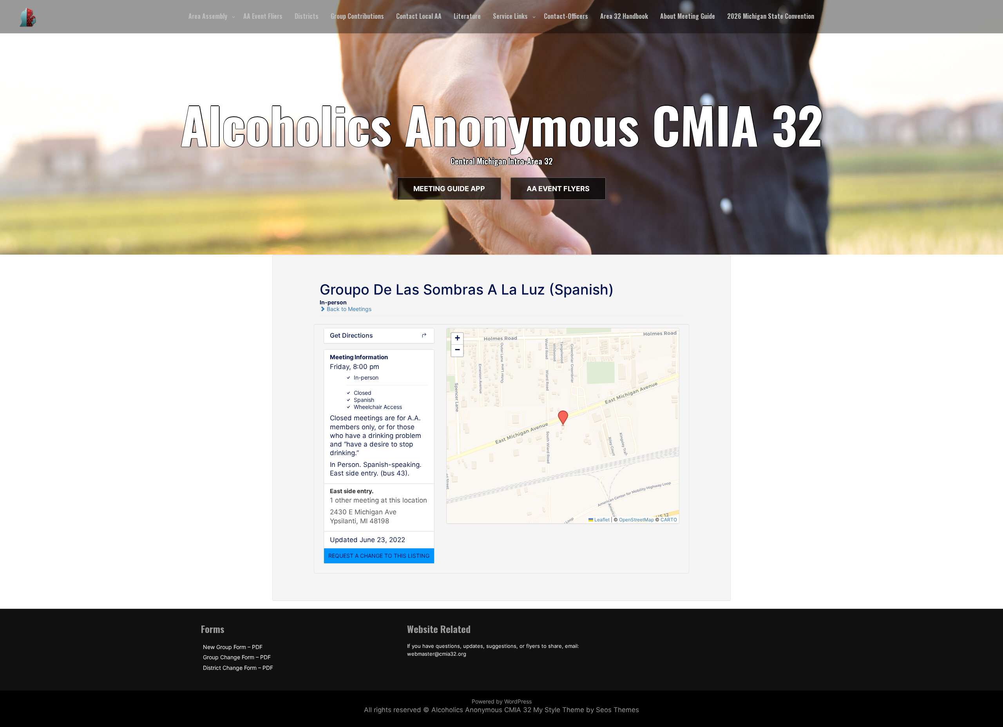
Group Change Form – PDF (237, 657)
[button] (379, 555)
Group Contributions (357, 16)
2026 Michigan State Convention (770, 16)
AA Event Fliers (262, 16)
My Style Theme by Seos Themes (586, 710)
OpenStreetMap (636, 520)
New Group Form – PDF (233, 647)
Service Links (510, 16)
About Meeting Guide (687, 16)
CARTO (669, 520)
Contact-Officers (566, 16)
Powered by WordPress (502, 701)
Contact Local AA (419, 16)
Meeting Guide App (449, 188)
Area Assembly (207, 16)
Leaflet (601, 520)
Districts (307, 16)
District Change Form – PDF (238, 668)
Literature (467, 16)
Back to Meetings (348, 309)
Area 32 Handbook (624, 16)
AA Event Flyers (558, 188)
